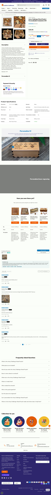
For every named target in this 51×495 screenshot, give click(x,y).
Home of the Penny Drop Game (17, 1)
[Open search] (39, 271)
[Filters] (42, 271)
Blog (24, 463)
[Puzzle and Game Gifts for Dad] (19, 421)
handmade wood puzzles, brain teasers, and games (23, 12)
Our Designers (26, 461)
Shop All (32, 489)
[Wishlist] (46, 5)
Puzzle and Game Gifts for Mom (7, 429)
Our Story (4, 471)
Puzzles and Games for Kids (32, 429)
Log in (18, 459)
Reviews (25, 465)
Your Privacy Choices (46, 491)
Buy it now (39, 47)
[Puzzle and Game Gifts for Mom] (7, 421)
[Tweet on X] (32, 63)
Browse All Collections (27, 473)
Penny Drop (14, 8)
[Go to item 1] (4, 257)
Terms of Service (40, 491)
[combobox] (28, 5)
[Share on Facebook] (34, 63)
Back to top (25, 450)
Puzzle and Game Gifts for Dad (19, 429)
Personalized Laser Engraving (29, 1)
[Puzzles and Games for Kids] (31, 421)
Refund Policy (42, 489)
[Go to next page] (30, 344)
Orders (18, 467)
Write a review (43, 250)
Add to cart (43, 44)
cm (17, 104)
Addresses (19, 469)
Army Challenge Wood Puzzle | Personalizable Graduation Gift (10, 14)
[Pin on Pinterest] (36, 63)
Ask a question (43, 252)
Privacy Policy (36, 489)
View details (15, 222)
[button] (49, 5)
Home (2, 14)
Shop (18, 457)
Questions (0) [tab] (9, 271)
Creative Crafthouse (32, 17)
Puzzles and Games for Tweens (44, 429)
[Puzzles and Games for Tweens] (44, 421)
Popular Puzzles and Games (28, 457)
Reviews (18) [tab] (4, 271)
